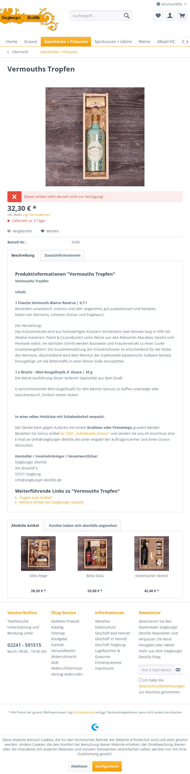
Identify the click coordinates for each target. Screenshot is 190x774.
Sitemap (58, 633)
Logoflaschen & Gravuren (107, 653)
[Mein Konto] (170, 16)
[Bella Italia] (95, 553)
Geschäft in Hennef (111, 638)
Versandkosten (63, 650)
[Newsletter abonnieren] (178, 670)
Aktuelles (102, 621)
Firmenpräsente (108, 662)
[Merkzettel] (158, 16)
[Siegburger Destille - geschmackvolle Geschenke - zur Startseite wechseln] (29, 20)
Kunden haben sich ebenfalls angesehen (83, 525)
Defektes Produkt (65, 621)
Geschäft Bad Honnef (112, 633)
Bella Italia (95, 575)
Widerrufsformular (66, 668)
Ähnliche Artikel (25, 525)
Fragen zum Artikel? (35, 497)
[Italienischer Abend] (151, 553)
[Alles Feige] (38, 553)
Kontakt (57, 644)
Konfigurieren (107, 766)
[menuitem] (101, 16)
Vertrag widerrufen (67, 674)
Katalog (57, 627)
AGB (54, 662)
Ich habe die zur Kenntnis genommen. (162, 686)
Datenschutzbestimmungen (162, 686)
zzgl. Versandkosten (36, 215)
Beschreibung (22, 255)
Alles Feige (38, 575)
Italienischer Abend (151, 575)
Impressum (104, 668)
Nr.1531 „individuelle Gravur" (85, 433)
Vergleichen (22, 231)
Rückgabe (59, 638)
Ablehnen (79, 766)
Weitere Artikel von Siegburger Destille (51, 502)
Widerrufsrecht (63, 656)
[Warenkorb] (182, 16)
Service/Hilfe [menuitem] (171, 4)
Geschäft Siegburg (110, 644)
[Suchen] (126, 16)
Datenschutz (105, 627)
